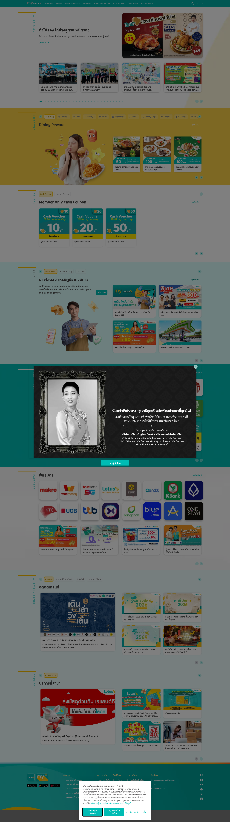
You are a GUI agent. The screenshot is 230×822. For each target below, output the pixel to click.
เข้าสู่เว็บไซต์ (115, 463)
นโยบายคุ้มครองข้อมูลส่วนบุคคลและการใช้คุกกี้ (111, 803)
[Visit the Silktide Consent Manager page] (144, 812)
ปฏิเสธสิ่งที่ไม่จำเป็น (114, 812)
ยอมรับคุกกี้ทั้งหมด (92, 812)
